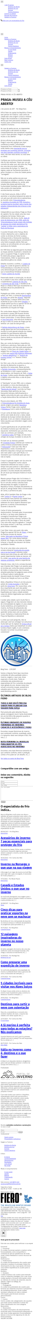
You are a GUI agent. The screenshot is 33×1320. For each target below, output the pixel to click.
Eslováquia (6, 409)
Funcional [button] (4, 1247)
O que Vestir (12, 49)
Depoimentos (8, 1160)
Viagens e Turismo (10, 17)
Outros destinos (13, 75)
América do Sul (13, 8)
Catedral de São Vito (19, 282)
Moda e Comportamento (12, 48)
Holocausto (6, 447)
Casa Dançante (7, 320)
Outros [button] (3, 1297)
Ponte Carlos (17, 496)
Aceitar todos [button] (15, 1230)
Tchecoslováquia (19, 200)
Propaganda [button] (5, 1283)
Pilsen (24, 532)
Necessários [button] (5, 1306)
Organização (12, 53)
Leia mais (22, 1228)
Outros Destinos (13, 12)
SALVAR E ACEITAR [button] (6, 1318)
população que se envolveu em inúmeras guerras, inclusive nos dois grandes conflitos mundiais (15, 150)
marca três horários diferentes (21, 353)
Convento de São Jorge (10, 284)
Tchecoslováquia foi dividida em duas (15, 403)
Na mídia (7, 1165)
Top (2, 1216)
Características (5, 929)
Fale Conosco (8, 60)
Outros (10, 56)
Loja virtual (8, 58)
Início (6, 37)
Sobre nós (7, 62)
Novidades (7, 1162)
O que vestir (12, 79)
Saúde (10, 51)
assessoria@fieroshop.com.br (11, 1184)
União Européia (13, 584)
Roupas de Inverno (10, 15)
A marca (7, 1157)
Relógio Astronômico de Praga (13, 327)
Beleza (10, 55)
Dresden (25, 302)
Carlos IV (7, 496)
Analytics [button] (4, 1271)
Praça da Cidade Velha (20, 351)
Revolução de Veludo (8, 389)
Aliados (20, 298)
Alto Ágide (4, 1045)
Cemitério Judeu (8, 435)
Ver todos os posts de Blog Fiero (12, 759)
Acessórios (4, 833)
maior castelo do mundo (11, 274)
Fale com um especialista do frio (13, 20)
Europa (10, 10)
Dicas (2, 905)
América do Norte (14, 7)
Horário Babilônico (9, 355)
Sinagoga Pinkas (9, 443)
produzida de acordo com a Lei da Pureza (15, 551)
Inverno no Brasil (10, 14)
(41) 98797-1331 (14, 1182)
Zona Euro (11, 586)
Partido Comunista (9, 369)
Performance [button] (5, 1259)
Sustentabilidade (10, 1159)
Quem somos (8, 1137)
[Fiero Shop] (16, 1205)
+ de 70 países (9, 5)
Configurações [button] (5, 1230)
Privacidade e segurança (12, 1139)
